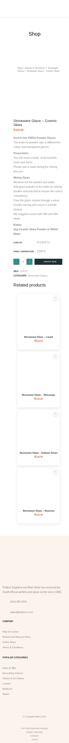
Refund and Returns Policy (17, 637)
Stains (6, 694)
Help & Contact (10, 631)
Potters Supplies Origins (34, 729)
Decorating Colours (13, 673)
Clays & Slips (9, 668)
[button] (55, 297)
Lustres (6, 683)
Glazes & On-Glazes (35, 68)
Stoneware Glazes (38, 275)
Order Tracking (34, 732)
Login (35, 740)
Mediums (7, 689)
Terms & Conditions (13, 647)
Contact (34, 736)
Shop (19, 68)
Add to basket (48, 262)
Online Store (9, 642)
